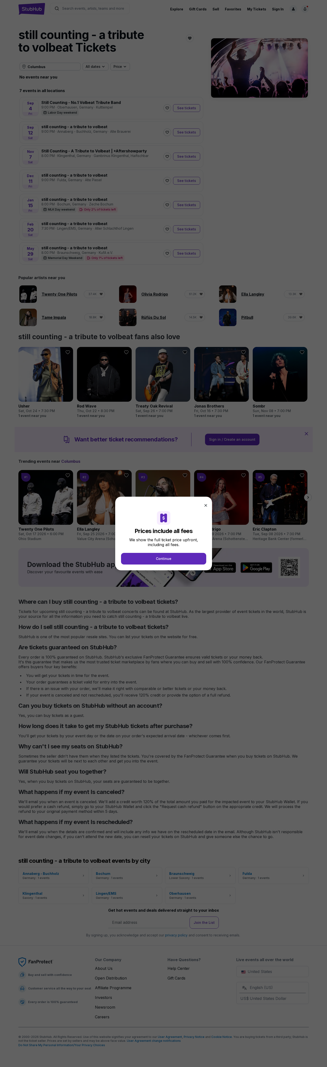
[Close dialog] (206, 505)
